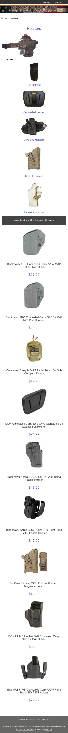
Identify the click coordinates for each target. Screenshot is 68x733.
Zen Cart (48, 729)
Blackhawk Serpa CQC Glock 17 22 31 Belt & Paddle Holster (34, 478)
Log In (58, 2)
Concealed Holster (34, 112)
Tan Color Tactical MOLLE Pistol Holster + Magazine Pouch (34, 585)
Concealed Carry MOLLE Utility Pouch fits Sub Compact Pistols (34, 372)
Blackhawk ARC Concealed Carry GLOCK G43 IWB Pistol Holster (34, 319)
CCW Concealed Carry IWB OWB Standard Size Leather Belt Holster (34, 425)
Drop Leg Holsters (34, 139)
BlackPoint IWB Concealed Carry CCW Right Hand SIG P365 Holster (34, 691)
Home (46, 2)
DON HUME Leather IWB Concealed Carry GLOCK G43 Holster (34, 638)
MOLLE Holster (34, 175)
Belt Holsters (34, 84)
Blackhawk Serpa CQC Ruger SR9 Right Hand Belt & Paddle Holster (34, 531)
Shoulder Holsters (34, 212)
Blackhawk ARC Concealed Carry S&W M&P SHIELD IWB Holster (34, 265)
